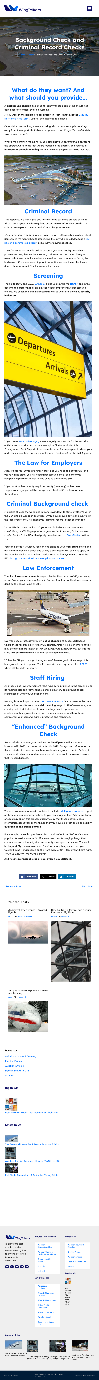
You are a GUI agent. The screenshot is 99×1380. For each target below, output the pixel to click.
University (42, 1271)
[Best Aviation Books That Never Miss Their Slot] (11, 1104)
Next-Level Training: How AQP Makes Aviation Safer (83, 1357)
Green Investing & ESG (46, 1323)
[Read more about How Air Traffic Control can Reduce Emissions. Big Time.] (71, 950)
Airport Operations (46, 1312)
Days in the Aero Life (17, 1070)
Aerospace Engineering (43, 1287)
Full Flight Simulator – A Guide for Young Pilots (31, 1175)
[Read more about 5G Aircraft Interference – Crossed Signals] (28, 931)
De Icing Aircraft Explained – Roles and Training (28, 991)
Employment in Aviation (44, 1260)
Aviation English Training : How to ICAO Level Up (32, 1161)
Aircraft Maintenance (47, 1300)
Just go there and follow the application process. (37, 558)
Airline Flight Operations (43, 1306)
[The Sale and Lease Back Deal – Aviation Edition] (11, 1138)
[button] (89, 8)
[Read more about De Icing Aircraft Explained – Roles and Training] (28, 1016)
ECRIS (83, 664)
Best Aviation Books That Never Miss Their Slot (31, 1112)
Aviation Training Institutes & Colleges (47, 1253)
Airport (10, 916)
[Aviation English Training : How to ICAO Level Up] (10, 1152)
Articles (9, 1075)
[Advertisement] (52, 1205)
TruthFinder (73, 535)
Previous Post (12, 886)
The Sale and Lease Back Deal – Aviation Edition (32, 1144)
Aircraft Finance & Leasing (46, 1294)
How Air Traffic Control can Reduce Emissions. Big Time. (71, 911)
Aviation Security (45, 1317)
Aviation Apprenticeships (45, 1246)
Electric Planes (13, 1061)
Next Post (89, 886)
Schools (41, 1266)
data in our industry (52, 701)
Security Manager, (28, 441)
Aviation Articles (14, 1065)
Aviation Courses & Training (20, 1056)
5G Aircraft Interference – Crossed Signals (27, 911)
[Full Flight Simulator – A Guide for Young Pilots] (11, 1168)
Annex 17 (40, 283)
